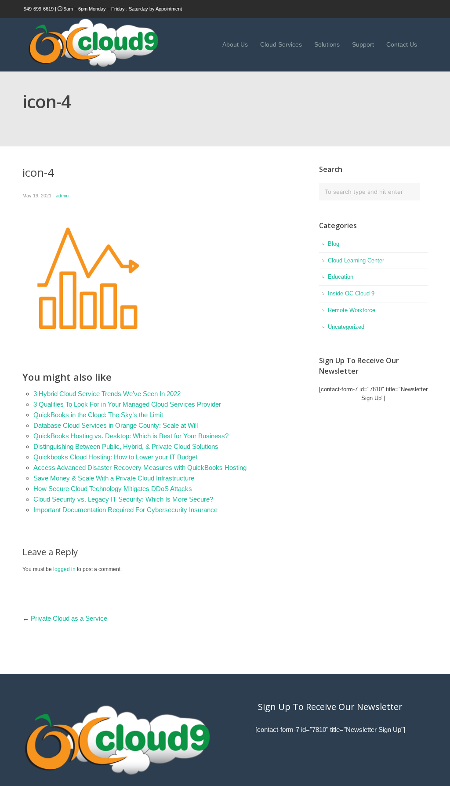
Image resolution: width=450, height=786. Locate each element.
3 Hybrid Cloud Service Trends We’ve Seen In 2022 (107, 393)
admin (62, 195)
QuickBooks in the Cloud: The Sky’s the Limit (98, 414)
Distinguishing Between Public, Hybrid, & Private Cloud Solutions (125, 446)
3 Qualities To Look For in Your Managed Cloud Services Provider (127, 404)
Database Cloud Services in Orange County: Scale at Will (115, 425)
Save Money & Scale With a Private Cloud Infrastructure (113, 478)
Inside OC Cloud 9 (351, 293)
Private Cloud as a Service (69, 618)
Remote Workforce (351, 310)
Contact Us (401, 44)
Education (340, 276)
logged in (64, 569)
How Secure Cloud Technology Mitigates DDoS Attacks (112, 488)
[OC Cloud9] (93, 65)
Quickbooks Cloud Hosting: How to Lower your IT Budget (115, 457)
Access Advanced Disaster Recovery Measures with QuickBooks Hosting (140, 467)
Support (363, 44)
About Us (235, 44)
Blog (333, 243)
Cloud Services (281, 44)
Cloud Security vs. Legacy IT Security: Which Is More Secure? (123, 499)
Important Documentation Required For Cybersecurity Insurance (125, 509)
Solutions (327, 44)
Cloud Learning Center (356, 260)
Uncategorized (346, 327)
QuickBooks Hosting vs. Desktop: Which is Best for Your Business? (131, 436)
